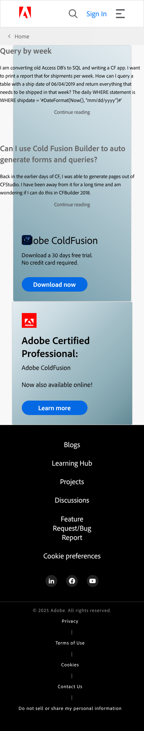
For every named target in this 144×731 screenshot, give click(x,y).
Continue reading (72, 112)
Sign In (97, 13)
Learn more (54, 408)
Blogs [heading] (72, 444)
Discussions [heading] (72, 499)
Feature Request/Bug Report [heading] (72, 528)
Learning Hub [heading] (72, 462)
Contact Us (70, 687)
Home (22, 36)
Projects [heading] (72, 481)
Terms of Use (70, 643)
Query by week (26, 50)
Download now (54, 284)
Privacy (70, 621)
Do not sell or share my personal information (69, 708)
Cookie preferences (71, 555)
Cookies (70, 665)
